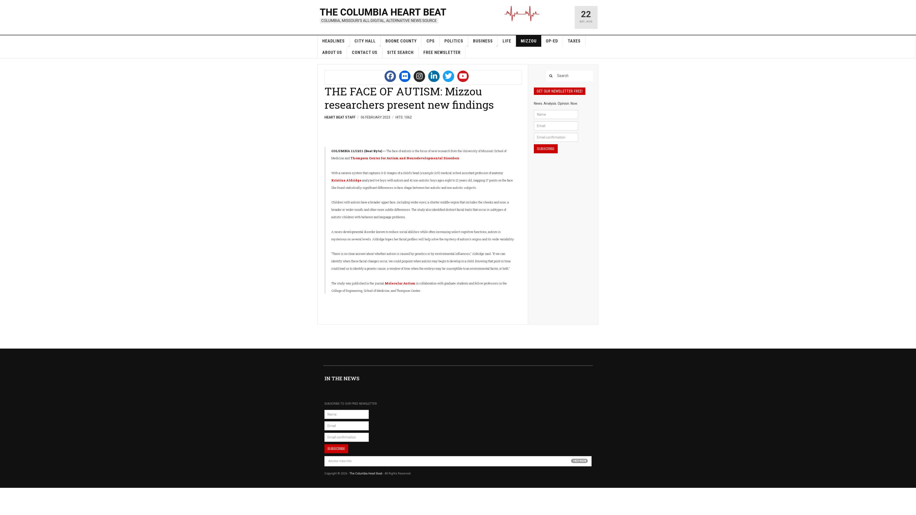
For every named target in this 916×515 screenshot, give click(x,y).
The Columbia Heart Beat (365, 473)
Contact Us (364, 52)
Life (507, 40)
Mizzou (528, 40)
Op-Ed (552, 40)
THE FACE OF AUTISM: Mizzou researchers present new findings (409, 98)
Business (483, 40)
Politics (453, 40)
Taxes (574, 40)
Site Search (400, 52)
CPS (431, 40)
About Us (332, 52)
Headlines (333, 40)
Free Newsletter (442, 52)
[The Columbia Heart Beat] (383, 15)
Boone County (401, 40)
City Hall (365, 40)
